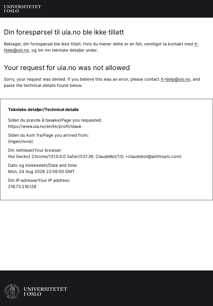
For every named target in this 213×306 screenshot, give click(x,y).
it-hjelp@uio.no (175, 79)
